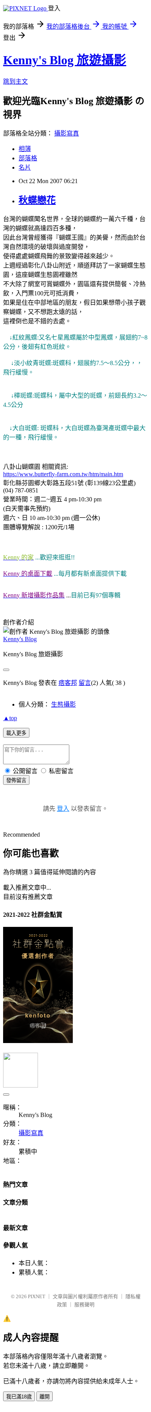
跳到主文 (15, 81)
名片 (25, 167)
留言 (85, 682)
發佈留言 (16, 780)
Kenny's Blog (20, 639)
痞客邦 (67, 682)
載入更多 (16, 733)
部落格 (28, 158)
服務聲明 (84, 1304)
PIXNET (36, 1296)
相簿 (25, 149)
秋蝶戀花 (37, 200)
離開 (44, 1397)
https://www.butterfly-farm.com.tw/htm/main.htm (63, 474)
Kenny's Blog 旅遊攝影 (64, 60)
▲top (10, 718)
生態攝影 (63, 704)
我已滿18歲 (19, 1397)
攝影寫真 (66, 133)
